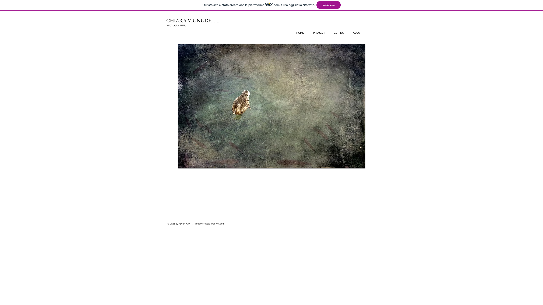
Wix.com (220, 223)
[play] (359, 162)
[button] (271, 106)
